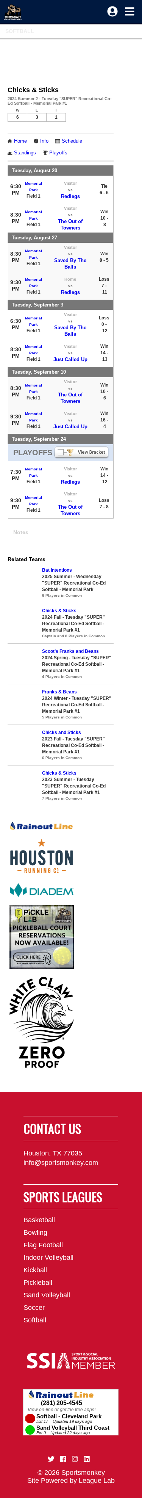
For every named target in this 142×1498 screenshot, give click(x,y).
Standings (25, 153)
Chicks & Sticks (59, 610)
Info (44, 141)
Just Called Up (70, 359)
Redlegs (70, 196)
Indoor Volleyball (48, 1257)
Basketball (39, 1220)
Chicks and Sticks (61, 732)
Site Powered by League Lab (71, 1480)
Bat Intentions (57, 570)
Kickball (35, 1270)
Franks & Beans (59, 692)
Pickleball (37, 1282)
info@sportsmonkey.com (60, 1162)
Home (20, 141)
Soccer (34, 1307)
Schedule (72, 141)
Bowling (35, 1232)
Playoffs (58, 153)
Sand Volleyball (46, 1295)
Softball (19, 31)
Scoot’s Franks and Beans (70, 651)
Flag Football (43, 1245)
